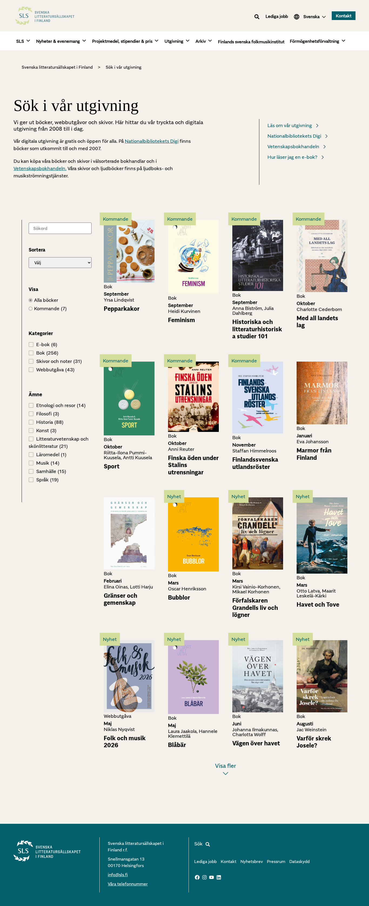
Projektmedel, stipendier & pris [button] (122, 41)
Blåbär (177, 744)
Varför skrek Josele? (314, 742)
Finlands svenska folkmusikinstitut (251, 41)
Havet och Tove (318, 604)
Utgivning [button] (174, 41)
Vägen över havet (256, 743)
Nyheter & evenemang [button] (58, 41)
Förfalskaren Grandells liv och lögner (255, 607)
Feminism (181, 319)
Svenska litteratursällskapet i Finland (57, 67)
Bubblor (179, 597)
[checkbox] (60, 308)
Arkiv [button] (201, 41)
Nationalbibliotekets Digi (152, 141)
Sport (111, 466)
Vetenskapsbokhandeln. (40, 168)
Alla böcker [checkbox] (46, 300)
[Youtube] (212, 877)
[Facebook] (197, 877)
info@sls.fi (118, 874)
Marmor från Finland (314, 454)
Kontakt (228, 861)
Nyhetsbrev (251, 861)
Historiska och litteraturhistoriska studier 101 (257, 329)
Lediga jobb (277, 16)
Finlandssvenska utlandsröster (255, 463)
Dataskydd (299, 861)
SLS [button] (20, 41)
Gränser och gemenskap (120, 599)
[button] (257, 16)
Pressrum (276, 861)
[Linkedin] (219, 877)
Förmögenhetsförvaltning (314, 41)
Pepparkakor (122, 308)
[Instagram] (204, 877)
